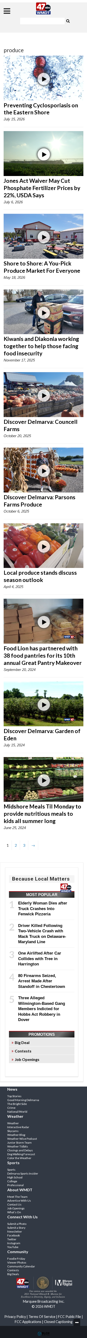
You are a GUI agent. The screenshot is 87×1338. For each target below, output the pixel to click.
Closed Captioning (58, 1322)
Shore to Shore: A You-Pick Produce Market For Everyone (42, 267)
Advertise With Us (19, 1200)
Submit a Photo (16, 1224)
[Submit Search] (68, 20)
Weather (13, 1123)
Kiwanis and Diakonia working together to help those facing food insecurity (41, 346)
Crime (11, 1108)
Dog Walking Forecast (21, 1154)
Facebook (13, 1235)
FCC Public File (69, 1317)
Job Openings (27, 1059)
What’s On (14, 1212)
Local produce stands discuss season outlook (40, 576)
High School (14, 1177)
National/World (17, 1111)
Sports (11, 1169)
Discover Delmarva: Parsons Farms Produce (39, 501)
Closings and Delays (20, 1150)
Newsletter (14, 1231)
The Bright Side (17, 1104)
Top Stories (14, 1096)
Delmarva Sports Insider (22, 1173)
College (12, 1181)
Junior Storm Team (19, 1142)
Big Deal (22, 1042)
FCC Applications (28, 1322)
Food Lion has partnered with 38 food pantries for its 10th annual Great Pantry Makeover (43, 655)
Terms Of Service (42, 1317)
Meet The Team (17, 1196)
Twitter (11, 1239)
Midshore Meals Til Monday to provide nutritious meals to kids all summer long (42, 813)
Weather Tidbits (17, 1146)
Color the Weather (19, 1158)
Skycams (13, 1131)
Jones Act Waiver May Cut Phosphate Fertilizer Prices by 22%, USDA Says (42, 187)
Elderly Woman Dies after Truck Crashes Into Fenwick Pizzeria (42, 908)
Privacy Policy (15, 1317)
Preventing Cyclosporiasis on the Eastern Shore (41, 109)
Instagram (13, 1243)
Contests (23, 1051)
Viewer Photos (16, 1262)
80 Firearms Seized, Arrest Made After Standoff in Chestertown (41, 981)
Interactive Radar (18, 1127)
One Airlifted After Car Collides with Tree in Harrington (39, 958)
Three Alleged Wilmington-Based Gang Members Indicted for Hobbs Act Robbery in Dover (41, 1008)
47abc (43, 8)
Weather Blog (16, 1135)
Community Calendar (21, 1266)
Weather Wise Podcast (22, 1138)
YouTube (12, 1247)
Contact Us (14, 1204)
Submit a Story (16, 1227)
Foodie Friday (16, 1258)
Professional (15, 1185)
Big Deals (13, 1274)
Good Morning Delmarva (23, 1100)
